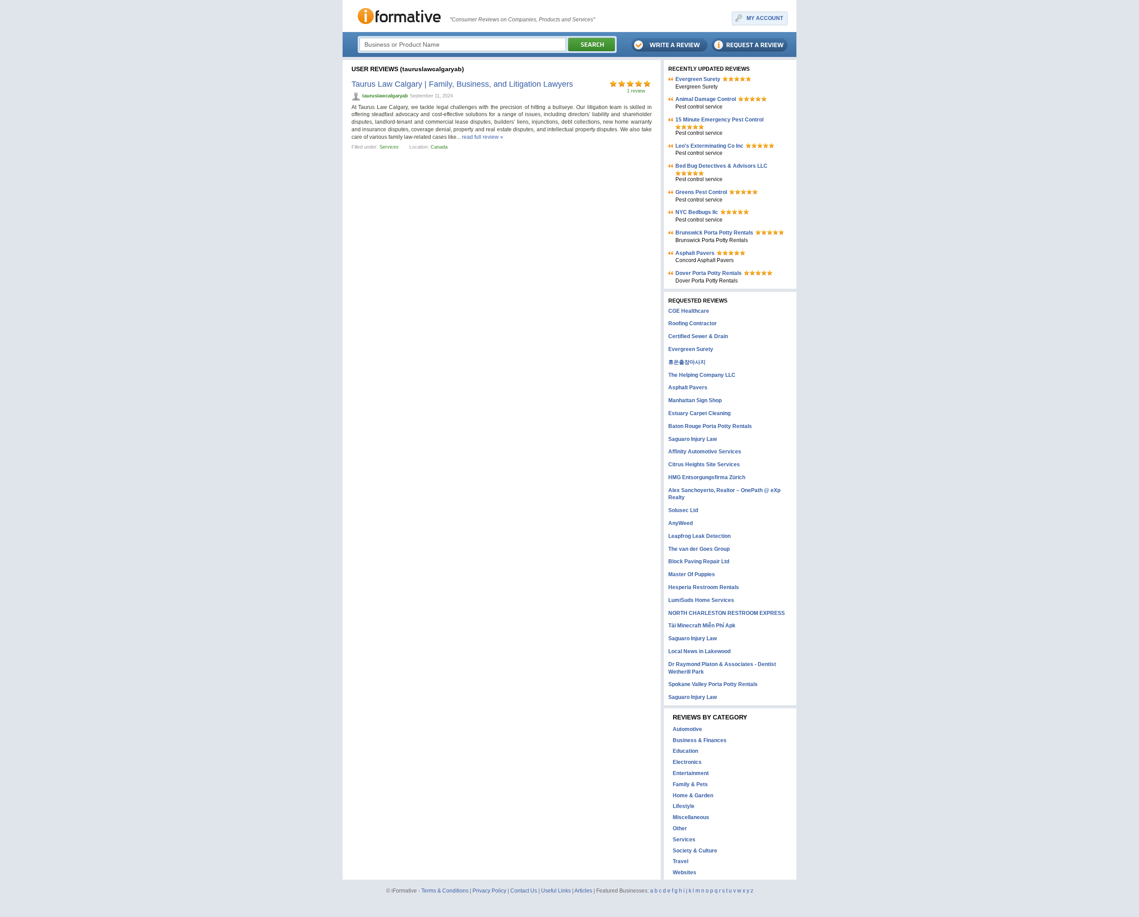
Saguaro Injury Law (692, 439)
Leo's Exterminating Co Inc (709, 146)
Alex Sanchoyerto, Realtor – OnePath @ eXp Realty (724, 494)
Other (680, 828)
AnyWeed (680, 523)
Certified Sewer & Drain (698, 336)
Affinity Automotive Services (704, 451)
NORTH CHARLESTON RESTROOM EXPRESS (726, 613)
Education (685, 751)
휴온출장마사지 (687, 362)
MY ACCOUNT (765, 18)
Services (389, 146)
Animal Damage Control (705, 99)
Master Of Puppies (691, 574)
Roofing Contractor (692, 323)
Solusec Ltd (683, 510)
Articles (583, 891)
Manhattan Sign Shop (695, 400)
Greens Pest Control (701, 192)
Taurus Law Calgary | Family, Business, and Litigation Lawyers (462, 84)
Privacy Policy (489, 891)
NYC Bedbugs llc (696, 212)
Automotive (687, 729)
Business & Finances (700, 740)
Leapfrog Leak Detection (699, 536)
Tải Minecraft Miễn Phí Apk (701, 625)
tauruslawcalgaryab (385, 95)
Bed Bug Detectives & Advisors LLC (721, 166)
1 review (636, 90)
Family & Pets (690, 784)
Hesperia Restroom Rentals (703, 587)
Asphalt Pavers (695, 253)
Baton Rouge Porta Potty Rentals (710, 426)
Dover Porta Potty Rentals (708, 273)
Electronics (687, 762)
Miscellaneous (691, 817)
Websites (684, 872)
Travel (680, 861)
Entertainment (691, 773)
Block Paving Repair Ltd (698, 561)
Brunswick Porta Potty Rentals (714, 233)
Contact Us (523, 891)
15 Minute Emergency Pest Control (719, 120)
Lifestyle (684, 806)
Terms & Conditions (445, 891)
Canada (439, 146)
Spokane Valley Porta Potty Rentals (713, 684)
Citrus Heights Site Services (704, 464)
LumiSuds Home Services (701, 600)
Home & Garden (693, 795)
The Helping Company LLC (701, 375)
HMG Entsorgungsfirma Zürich (706, 477)
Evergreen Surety (697, 79)
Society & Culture (695, 851)
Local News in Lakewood (699, 651)
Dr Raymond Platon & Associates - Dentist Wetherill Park (722, 668)
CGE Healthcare (688, 311)
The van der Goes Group (699, 549)
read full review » (482, 137)
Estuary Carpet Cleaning (699, 413)
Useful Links (556, 891)
